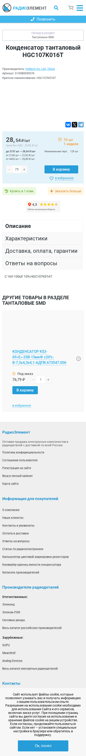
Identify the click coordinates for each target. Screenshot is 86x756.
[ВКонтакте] (68, 124)
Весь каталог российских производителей (32, 628)
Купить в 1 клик (22, 191)
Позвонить (46, 19)
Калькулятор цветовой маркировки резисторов (35, 556)
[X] (74, 124)
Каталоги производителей (20, 572)
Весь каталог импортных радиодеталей (30, 668)
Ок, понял (43, 746)
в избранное (64, 178)
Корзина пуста (71, 7)
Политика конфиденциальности (23, 452)
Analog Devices (12, 660)
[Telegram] (81, 124)
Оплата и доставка (15, 533)
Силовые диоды (13, 620)
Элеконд (8, 604)
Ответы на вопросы (16, 541)
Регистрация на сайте (16, 468)
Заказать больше (68, 191)
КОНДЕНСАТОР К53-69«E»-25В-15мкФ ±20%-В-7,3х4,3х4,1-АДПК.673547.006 (39, 357)
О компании (10, 510)
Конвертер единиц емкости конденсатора (31, 564)
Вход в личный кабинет (17, 475)
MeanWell (8, 653)
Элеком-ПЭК (11, 612)
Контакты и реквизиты (18, 525)
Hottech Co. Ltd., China (40, 69)
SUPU (6, 645)
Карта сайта (10, 483)
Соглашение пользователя (20, 460)
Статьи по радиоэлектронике (22, 549)
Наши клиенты (12, 517)
